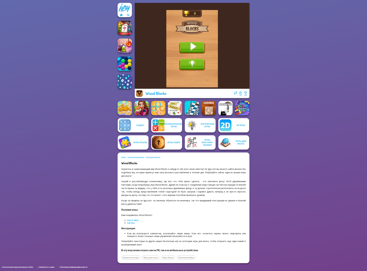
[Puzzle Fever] (125, 64)
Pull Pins (131, 223)
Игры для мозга (153, 157)
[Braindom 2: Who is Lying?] (125, 108)
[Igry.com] (121, 15)
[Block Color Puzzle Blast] (242, 108)
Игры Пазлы (168, 257)
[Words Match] (125, 81)
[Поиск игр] (128, 15)
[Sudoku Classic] (209, 108)
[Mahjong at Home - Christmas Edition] (125, 28)
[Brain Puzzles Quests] (175, 108)
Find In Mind (132, 220)
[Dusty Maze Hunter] (192, 108)
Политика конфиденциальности (73, 267)
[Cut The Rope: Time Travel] (125, 46)
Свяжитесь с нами (46, 267)
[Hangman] (225, 108)
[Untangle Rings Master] (158, 108)
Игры (123, 157)
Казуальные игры (136, 157)
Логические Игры (186, 257)
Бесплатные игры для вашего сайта (18, 267)
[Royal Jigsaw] (141, 108)
